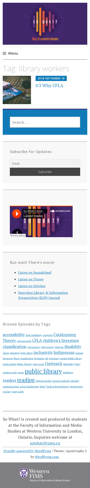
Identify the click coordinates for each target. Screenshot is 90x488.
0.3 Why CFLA (49, 85)
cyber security (47, 347)
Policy (77, 364)
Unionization (76, 386)
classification (14, 346)
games (6, 353)
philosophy (68, 364)
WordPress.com (47, 456)
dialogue (59, 347)
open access (38, 364)
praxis (21, 372)
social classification (29, 386)
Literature (54, 358)
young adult (18, 391)
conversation (33, 347)
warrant (7, 391)
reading (26, 379)
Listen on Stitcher (32, 286)
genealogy (15, 353)
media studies (10, 364)
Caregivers (47, 335)
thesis (42, 386)
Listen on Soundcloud (34, 272)
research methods (60, 380)
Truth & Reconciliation (57, 386)
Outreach (53, 363)
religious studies (43, 380)
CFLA (37, 340)
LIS (46, 358)
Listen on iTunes (31, 279)
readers (9, 380)
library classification (23, 358)
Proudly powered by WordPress (27, 451)
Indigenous (64, 352)
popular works (10, 372)
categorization (24, 341)
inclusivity (43, 352)
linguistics (39, 358)
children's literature (61, 340)
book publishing (33, 335)
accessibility (14, 334)
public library (43, 371)
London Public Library (71, 358)
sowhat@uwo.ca (45, 443)
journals (79, 353)
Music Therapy (24, 364)
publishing (68, 372)
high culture (27, 353)
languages (8, 358)
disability (72, 346)
